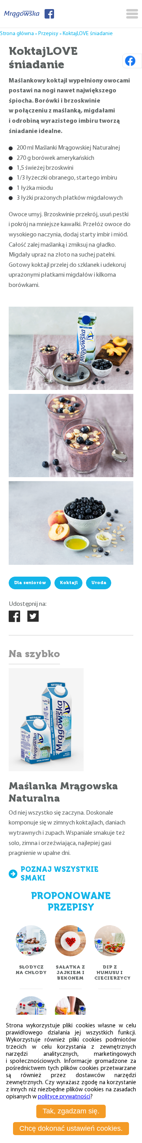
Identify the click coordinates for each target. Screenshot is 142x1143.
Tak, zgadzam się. (71, 1111)
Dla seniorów (30, 582)
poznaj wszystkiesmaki (60, 874)
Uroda (99, 582)
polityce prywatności (64, 1097)
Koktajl (69, 582)
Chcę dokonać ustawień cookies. (71, 1128)
